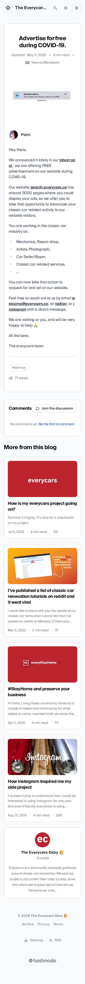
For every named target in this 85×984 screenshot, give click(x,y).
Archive (28, 924)
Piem (25, 135)
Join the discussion (57, 408)
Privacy (43, 924)
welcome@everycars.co (42, 301)
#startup (19, 367)
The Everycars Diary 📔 (31, 8)
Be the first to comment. (57, 424)
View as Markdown (45, 62)
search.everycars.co (48, 187)
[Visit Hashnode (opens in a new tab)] (42, 960)
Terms (58, 924)
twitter (61, 304)
